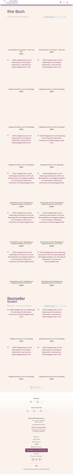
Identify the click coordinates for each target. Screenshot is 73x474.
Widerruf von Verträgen (36, 450)
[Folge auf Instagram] (33, 459)
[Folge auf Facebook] (36, 459)
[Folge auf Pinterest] (40, 459)
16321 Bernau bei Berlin (39, 431)
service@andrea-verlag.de (38, 424)
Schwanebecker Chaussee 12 (38, 430)
